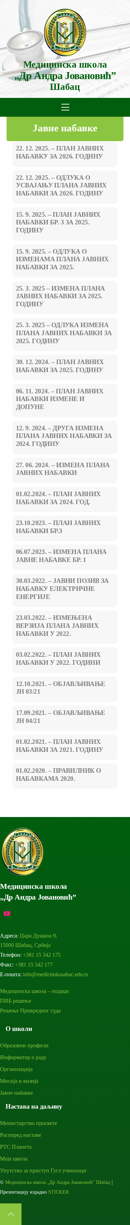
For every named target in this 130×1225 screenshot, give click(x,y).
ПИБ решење (15, 1001)
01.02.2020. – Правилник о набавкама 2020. (58, 774)
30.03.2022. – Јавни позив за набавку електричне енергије (62, 588)
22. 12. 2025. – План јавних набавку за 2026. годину (60, 152)
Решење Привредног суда (30, 1011)
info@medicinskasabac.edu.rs (55, 974)
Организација (16, 1069)
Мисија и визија (19, 1081)
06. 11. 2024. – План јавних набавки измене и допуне (60, 399)
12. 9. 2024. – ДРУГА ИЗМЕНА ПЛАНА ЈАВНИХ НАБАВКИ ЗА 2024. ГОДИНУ (64, 436)
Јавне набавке (65, 128)
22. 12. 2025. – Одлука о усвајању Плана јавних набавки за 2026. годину (61, 185)
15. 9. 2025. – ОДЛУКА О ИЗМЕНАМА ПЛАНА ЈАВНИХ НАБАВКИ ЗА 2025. (62, 259)
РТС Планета (16, 1147)
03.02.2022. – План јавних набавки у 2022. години (58, 658)
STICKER (58, 1192)
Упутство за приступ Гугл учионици (43, 1170)
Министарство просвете (28, 1123)
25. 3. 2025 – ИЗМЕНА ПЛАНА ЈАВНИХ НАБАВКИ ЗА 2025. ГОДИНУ (60, 296)
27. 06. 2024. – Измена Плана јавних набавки (63, 469)
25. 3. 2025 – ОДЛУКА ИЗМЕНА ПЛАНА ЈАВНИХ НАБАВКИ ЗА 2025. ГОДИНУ (64, 333)
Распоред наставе (20, 1135)
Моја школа (13, 1159)
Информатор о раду (23, 1057)
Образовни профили (24, 1045)
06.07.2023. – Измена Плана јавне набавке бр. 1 (61, 555)
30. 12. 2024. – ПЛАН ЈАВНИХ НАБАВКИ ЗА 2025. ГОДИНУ (60, 365)
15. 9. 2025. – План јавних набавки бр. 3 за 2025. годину (58, 222)
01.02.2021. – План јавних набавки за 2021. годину (59, 745)
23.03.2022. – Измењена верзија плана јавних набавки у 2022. (57, 625)
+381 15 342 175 (42, 955)
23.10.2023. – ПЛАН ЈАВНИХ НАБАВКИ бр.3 (58, 526)
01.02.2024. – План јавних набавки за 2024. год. (58, 498)
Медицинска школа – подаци (34, 991)
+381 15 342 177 (34, 965)
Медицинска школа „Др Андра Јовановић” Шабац (57, 1182)
